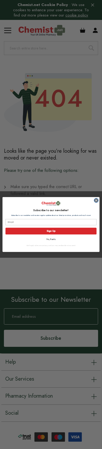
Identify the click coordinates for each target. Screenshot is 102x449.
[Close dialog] (96, 200)
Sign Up (51, 231)
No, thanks (51, 239)
